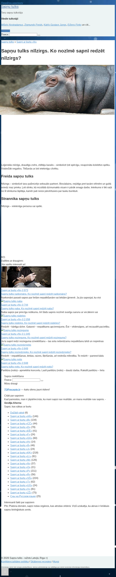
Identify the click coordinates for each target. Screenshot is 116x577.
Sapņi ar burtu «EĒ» (21, 431)
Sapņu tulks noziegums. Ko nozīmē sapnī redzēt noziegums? (33, 337)
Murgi (56, 561)
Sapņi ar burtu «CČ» (21, 423)
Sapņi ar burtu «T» (20, 481)
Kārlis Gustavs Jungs (55, 24)
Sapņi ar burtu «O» (20, 467)
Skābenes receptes (41, 561)
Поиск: (5, 34)
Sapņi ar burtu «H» (20, 441)
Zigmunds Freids (33, 24)
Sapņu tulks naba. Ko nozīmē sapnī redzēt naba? (27, 308)
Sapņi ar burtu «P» (20, 471)
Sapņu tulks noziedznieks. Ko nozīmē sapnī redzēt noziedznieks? (36, 352)
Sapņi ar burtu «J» (20, 449)
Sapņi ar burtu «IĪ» (20, 445)
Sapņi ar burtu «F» (20, 434)
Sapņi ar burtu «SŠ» (21, 478)
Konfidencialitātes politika (15, 561)
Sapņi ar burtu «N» (20, 463)
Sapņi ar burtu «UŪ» (21, 485)
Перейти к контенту (12, 3)
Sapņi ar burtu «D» (20, 427)
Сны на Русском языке (23, 496)
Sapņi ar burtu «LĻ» (20, 456)
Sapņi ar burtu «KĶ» (21, 452)
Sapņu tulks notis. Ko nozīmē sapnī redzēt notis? (27, 366)
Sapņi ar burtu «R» (20, 474)
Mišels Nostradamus (12, 24)
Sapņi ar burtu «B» (20, 420)
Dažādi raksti (17, 412)
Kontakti (5, 31)
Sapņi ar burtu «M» (20, 460)
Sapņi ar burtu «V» (20, 489)
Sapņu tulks (10, 6)
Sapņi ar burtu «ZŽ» (21, 492)
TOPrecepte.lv (12, 389)
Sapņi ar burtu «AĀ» (21, 416)
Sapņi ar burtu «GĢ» (21, 438)
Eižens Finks (74, 24)
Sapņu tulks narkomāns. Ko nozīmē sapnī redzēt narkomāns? (34, 294)
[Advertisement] (58, 139)
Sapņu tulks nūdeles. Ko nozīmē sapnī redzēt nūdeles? (30, 323)
